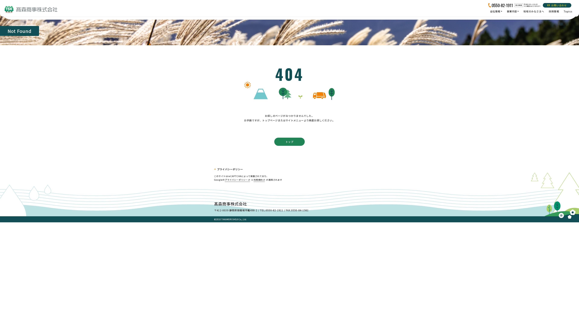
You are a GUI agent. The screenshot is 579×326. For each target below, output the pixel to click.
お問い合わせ (559, 5)
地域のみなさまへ (533, 11)
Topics (568, 11)
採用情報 (554, 11)
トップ (289, 142)
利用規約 (258, 179)
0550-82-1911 (502, 5)
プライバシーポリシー (230, 169)
